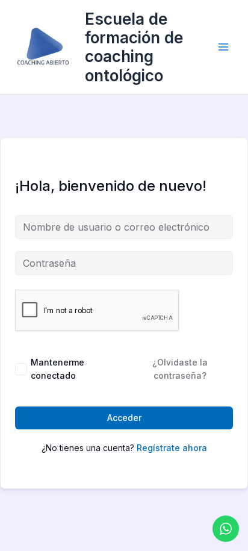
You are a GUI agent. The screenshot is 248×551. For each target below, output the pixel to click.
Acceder (124, 417)
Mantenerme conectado (57, 369)
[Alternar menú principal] (223, 47)
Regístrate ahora (172, 448)
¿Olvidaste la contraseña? (180, 369)
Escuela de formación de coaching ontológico (134, 47)
